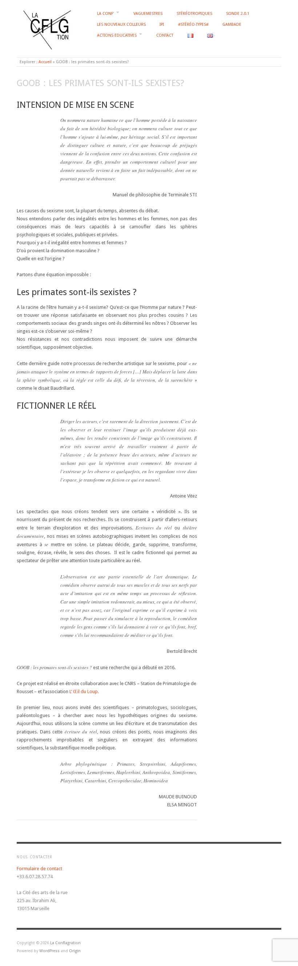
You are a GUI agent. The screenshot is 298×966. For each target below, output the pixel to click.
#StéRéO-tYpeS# (193, 24)
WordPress (49, 951)
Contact (164, 35)
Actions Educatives (117, 35)
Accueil (45, 62)
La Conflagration (65, 943)
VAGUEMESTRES (147, 13)
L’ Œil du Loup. (84, 691)
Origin (75, 951)
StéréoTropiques (194, 13)
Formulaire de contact (39, 868)
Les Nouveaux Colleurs (121, 24)
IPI (162, 24)
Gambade (231, 24)
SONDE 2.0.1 (237, 13)
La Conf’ (105, 13)
